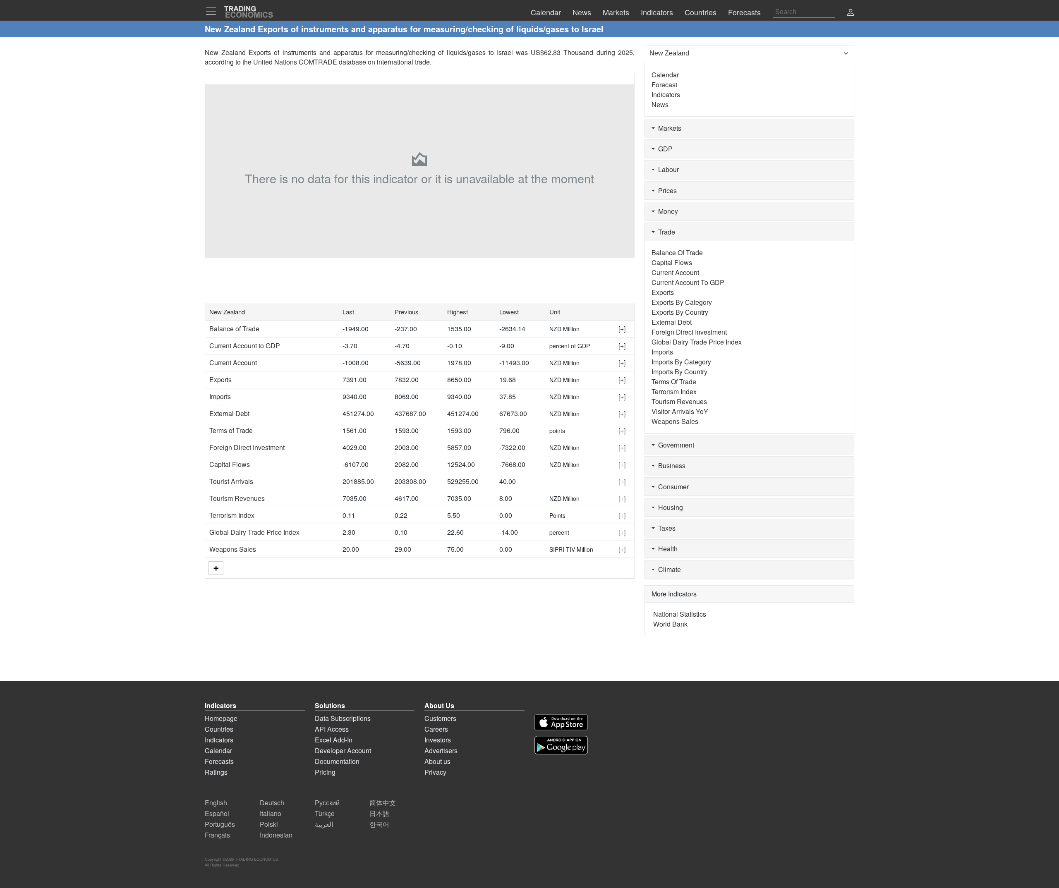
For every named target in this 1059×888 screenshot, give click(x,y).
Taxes (665, 528)
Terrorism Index (231, 515)
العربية (324, 824)
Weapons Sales (232, 549)
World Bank (670, 624)
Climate (668, 569)
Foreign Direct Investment (247, 447)
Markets (668, 128)
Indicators (666, 94)
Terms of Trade (231, 430)
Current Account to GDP (244, 345)
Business (670, 465)
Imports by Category (681, 361)
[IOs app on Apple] (561, 722)
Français (217, 835)
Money (666, 211)
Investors (437, 739)
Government (674, 445)
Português (220, 824)
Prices (666, 190)
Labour (667, 169)
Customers (440, 718)
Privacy (435, 772)
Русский (327, 802)
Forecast (664, 84)
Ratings (216, 772)
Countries (219, 729)
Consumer (672, 486)
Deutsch (272, 802)
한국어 (379, 824)
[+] (621, 328)
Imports (220, 396)
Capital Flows (229, 464)
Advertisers (441, 750)
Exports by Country (680, 312)
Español (217, 813)
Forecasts (219, 761)
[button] (850, 13)
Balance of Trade (234, 328)
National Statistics (679, 614)
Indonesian (276, 835)
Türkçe (325, 813)
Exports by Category (682, 302)
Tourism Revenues (237, 498)
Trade (665, 232)
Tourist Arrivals (231, 481)
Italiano (270, 813)
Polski (269, 824)
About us (437, 761)
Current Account (233, 362)
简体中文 (382, 802)
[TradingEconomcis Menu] (213, 11)
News (660, 104)
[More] (215, 568)
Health (666, 548)
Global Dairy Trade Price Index (254, 532)
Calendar (665, 74)
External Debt (229, 413)
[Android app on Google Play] (561, 745)
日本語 (379, 813)
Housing (669, 507)
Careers (436, 729)
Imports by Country (679, 371)
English (216, 802)
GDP (664, 148)
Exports (220, 379)
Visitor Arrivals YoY (680, 411)
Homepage (221, 718)
